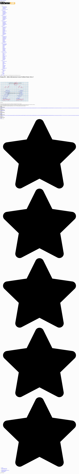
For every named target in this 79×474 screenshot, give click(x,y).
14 (5, 115)
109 (60, 115)
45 (22, 115)
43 (21, 115)
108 (59, 115)
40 (19, 115)
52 (26, 115)
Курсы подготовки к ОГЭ (4, 468)
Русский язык (4, 8)
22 (9, 115)
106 (58, 115)
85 (44, 115)
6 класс (2, 35)
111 (62, 115)
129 (77, 115)
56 (28, 115)
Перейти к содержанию (3, 0)
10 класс (2, 69)
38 (18, 115)
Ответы (2, 467)
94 (49, 115)
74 (38, 115)
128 (76, 115)
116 (66, 115)
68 (35, 115)
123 (72, 115)
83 (43, 115)
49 (24, 115)
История (4, 40)
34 (16, 115)
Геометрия (4, 59)
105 (57, 115)
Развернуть (1, 102)
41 (20, 115)
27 (12, 115)
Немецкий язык (4, 33)
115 (65, 115)
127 (75, 115)
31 (14, 115)
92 (48, 115)
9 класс (2, 60)
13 (4, 110)
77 (40, 115)
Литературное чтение (5, 9)
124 (73, 115)
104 (56, 115)
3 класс (2, 15)
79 (41, 115)
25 (11, 115)
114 (64, 115)
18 (7, 115)
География (4, 30)
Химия (3, 64)
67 (34, 115)
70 (36, 115)
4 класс (2, 20)
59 (30, 115)
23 (10, 115)
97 (51, 115)
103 (55, 115)
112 (63, 115)
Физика (3, 55)
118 (68, 115)
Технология (4, 34)
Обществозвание (5, 44)
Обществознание (5, 37)
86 (45, 115)
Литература (4, 13)
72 (37, 115)
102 (54, 115)
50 (25, 115)
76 (39, 115)
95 (50, 115)
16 (6, 115)
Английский (4, 10)
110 (61, 115)
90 (47, 115)
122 (71, 115)
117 (67, 115)
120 (69, 115)
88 (46, 115)
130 (78, 115)
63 (32, 115)
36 (17, 115)
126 (74, 115)
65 (33, 115)
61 (31, 115)
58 (29, 115)
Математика (4, 11)
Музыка (3, 14)
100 (53, 115)
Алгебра (4, 45)
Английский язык (5, 6)
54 (27, 115)
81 (42, 115)
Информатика (4, 17)
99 (52, 115)
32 (15, 115)
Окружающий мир (5, 7)
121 (70, 115)
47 (23, 115)
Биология (4, 31)
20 (8, 115)
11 (3, 110)
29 (13, 115)
